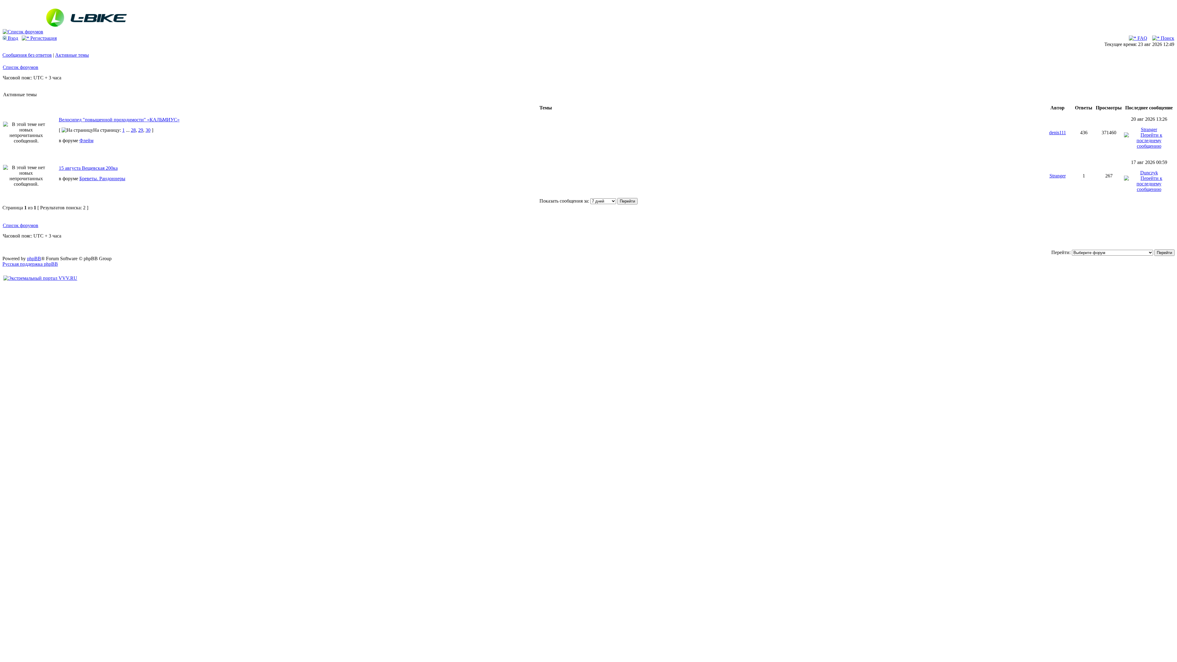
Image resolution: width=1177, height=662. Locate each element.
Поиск (1167, 38)
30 (148, 130)
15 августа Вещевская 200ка (88, 168)
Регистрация (43, 38)
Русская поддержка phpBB (30, 264)
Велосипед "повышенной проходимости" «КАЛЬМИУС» (119, 119)
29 (140, 130)
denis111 (1057, 132)
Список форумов (20, 67)
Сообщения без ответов (27, 55)
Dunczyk (1149, 172)
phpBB (34, 258)
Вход (12, 38)
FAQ (1141, 38)
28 (133, 130)
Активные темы (72, 55)
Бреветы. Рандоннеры (102, 178)
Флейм (86, 140)
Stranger (1149, 129)
